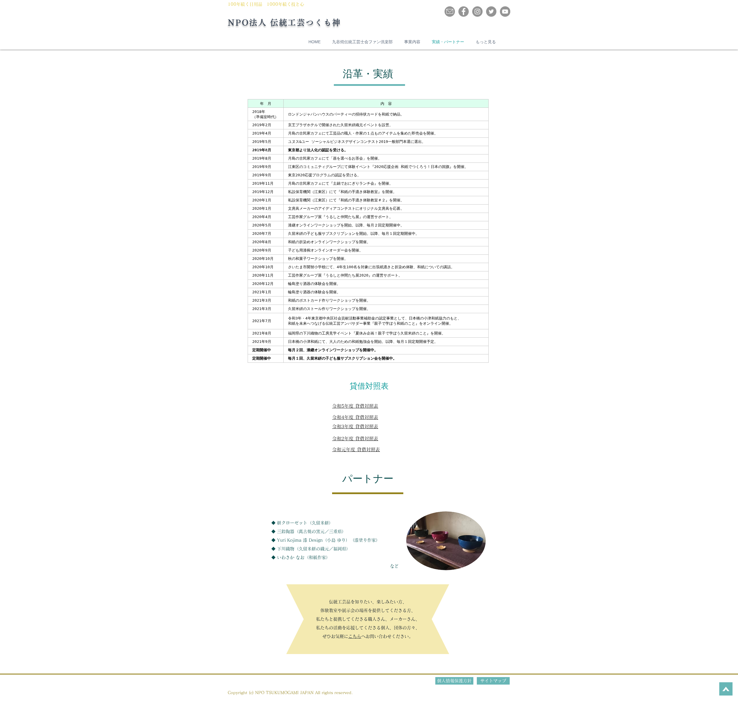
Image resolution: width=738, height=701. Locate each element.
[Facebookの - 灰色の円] (463, 11)
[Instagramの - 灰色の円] (477, 11)
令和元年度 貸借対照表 (356, 449)
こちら (354, 636)
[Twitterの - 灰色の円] (491, 11)
